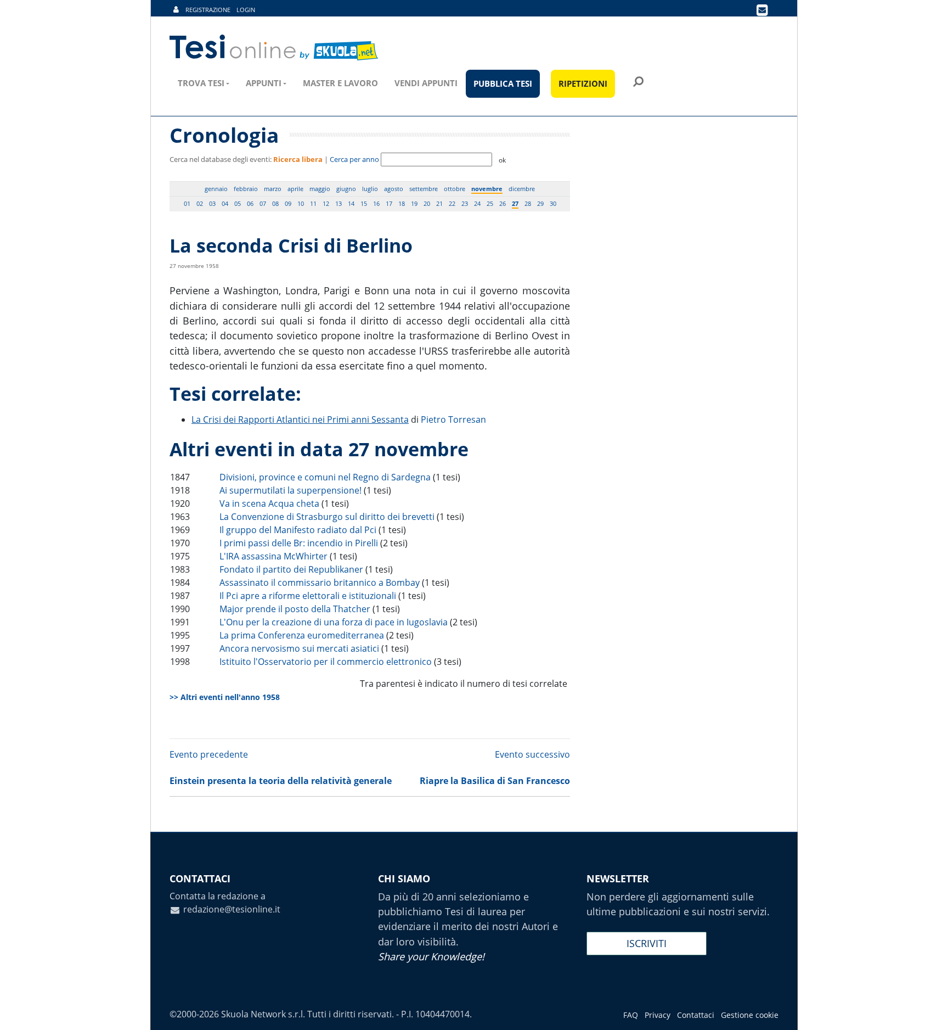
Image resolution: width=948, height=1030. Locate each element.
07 (262, 203)
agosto (393, 188)
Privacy (657, 1015)
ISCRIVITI (647, 943)
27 (515, 203)
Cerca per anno (354, 159)
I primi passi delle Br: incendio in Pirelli (298, 543)
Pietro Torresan (453, 419)
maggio (319, 188)
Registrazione (207, 9)
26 (502, 203)
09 (288, 203)
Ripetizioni (582, 83)
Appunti (263, 82)
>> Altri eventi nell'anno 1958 (225, 697)
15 (363, 203)
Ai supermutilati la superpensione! (290, 490)
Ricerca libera (298, 159)
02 (199, 203)
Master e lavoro (340, 82)
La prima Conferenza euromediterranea (301, 635)
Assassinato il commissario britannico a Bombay (319, 582)
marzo (272, 188)
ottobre (454, 188)
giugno (346, 188)
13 (338, 203)
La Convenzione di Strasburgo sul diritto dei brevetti (327, 517)
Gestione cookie (749, 1015)
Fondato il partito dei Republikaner (291, 569)
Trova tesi (201, 82)
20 (427, 203)
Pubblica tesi (502, 83)
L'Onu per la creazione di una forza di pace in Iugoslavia (333, 622)
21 (439, 203)
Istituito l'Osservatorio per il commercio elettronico (325, 662)
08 (275, 203)
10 (300, 203)
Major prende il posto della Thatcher (294, 609)
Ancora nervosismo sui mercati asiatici (299, 648)
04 (225, 203)
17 (389, 203)
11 (313, 203)
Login (245, 9)
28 (527, 203)
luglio (370, 188)
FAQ (630, 1015)
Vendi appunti (426, 82)
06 (250, 203)
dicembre (522, 188)
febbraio (246, 188)
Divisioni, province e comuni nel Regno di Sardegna (325, 477)
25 (490, 203)
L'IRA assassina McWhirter (273, 556)
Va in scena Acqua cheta (269, 503)
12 (326, 203)
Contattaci (695, 1015)
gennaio (216, 188)
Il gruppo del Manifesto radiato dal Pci (297, 530)
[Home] (275, 48)
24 (477, 203)
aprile (295, 188)
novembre (487, 188)
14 (351, 203)
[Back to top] (928, 1010)
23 (464, 203)
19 (414, 203)
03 (212, 203)
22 (452, 203)
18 (401, 203)
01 (187, 203)
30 (553, 203)
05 (237, 203)
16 (376, 203)
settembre (423, 188)
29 (540, 203)
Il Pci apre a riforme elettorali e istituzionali (307, 596)
